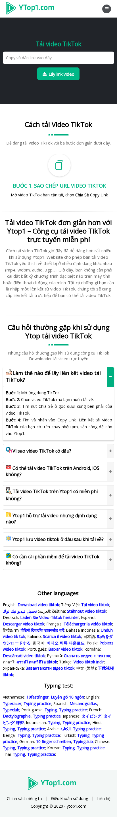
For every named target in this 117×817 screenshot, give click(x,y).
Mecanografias (83, 703)
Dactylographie (17, 716)
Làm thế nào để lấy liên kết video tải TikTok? (53, 376)
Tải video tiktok (95, 604)
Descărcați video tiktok (24, 655)
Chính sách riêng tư (24, 798)
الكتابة (65, 728)
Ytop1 (32, 9)
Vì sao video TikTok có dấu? (41, 451)
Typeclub (11, 709)
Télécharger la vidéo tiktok (88, 624)
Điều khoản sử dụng (69, 798)
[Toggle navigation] (106, 9)
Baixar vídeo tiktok (65, 649)
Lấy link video (61, 74)
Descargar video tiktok (23, 624)
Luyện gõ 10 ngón (67, 697)
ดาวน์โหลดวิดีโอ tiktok (36, 662)
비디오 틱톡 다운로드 (66, 643)
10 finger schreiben (53, 741)
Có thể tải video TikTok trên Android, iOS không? (52, 471)
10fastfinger (37, 697)
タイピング (91, 716)
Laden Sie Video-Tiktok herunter (49, 617)
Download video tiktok (38, 604)
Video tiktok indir (89, 662)
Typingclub (83, 741)
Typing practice (37, 703)
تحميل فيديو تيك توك (20, 611)
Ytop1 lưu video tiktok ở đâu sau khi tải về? (58, 539)
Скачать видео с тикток (87, 655)
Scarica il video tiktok (62, 636)
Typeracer (12, 703)
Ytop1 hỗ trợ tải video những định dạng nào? (51, 518)
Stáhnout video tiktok (86, 611)
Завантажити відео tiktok (50, 668)
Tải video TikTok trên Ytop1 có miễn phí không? (52, 495)
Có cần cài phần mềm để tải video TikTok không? (52, 559)
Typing (51, 709)
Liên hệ (103, 798)
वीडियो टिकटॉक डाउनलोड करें (42, 630)
